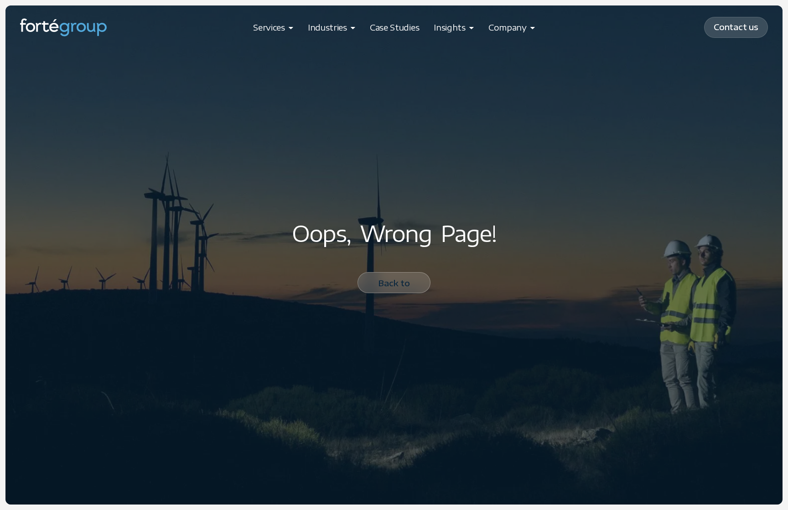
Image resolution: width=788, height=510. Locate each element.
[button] (273, 27)
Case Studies (394, 27)
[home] (63, 27)
